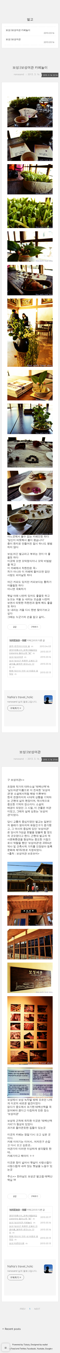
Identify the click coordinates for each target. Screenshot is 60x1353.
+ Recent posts (11, 1328)
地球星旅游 (14, 640)
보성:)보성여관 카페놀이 (18, 30)
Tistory (27, 1344)
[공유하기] (19, 627)
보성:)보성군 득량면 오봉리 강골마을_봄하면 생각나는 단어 (23, 663)
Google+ (49, 1348)
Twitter (23, 1348)
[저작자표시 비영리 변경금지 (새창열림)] (45, 627)
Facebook (31, 1348)
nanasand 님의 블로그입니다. (22, 701)
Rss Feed (11, 1348)
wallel (45, 1344)
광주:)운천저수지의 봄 (19, 646)
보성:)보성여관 (13, 39)
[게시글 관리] (23, 627)
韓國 (24, 640)
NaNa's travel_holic (20, 697)
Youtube (40, 1348)
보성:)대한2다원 (16, 1243)
